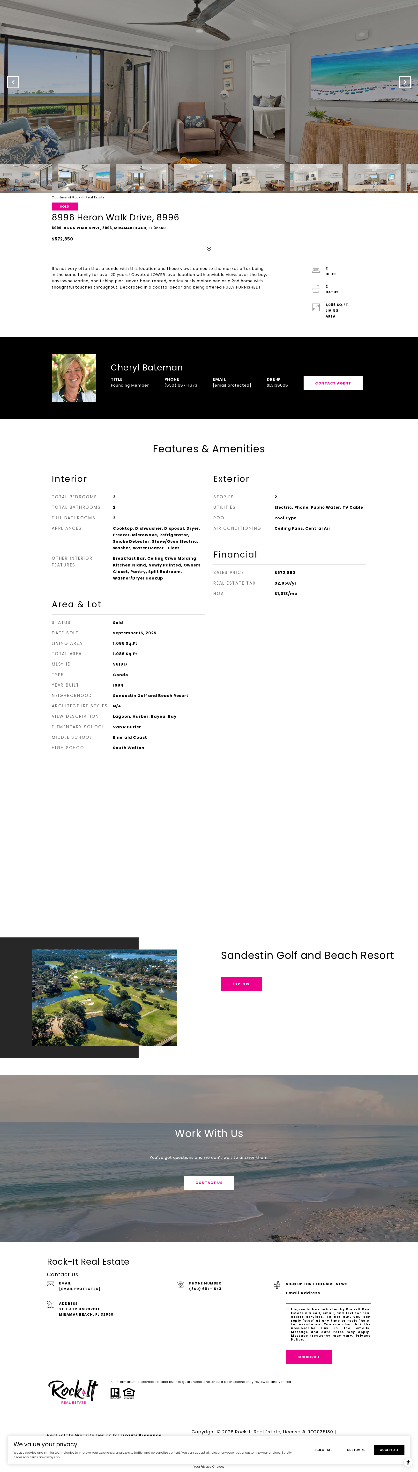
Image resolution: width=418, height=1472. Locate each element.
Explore (242, 984)
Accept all (389, 1450)
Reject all (323, 1450)
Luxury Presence (141, 1435)
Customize (356, 1450)
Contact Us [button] (209, 1182)
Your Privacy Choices (209, 1467)
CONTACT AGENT (333, 383)
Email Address (303, 1293)
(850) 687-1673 (180, 385)
